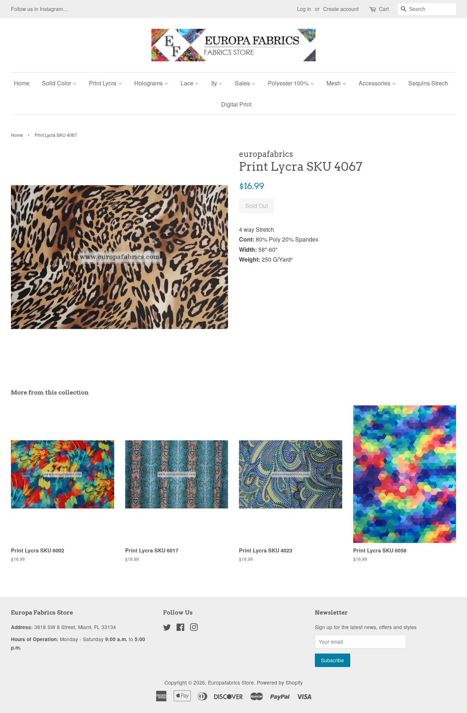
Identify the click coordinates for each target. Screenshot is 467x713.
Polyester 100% (289, 83)
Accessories (375, 83)
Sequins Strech (428, 83)
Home (22, 83)
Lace (188, 83)
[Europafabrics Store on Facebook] (180, 628)
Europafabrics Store (231, 682)
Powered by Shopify (280, 682)
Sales (243, 83)
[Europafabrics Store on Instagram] (194, 628)
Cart (384, 8)
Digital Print (236, 104)
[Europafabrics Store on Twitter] (167, 628)
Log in (304, 8)
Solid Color (57, 83)
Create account (341, 8)
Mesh (334, 83)
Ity (215, 83)
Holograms (149, 83)
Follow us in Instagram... (39, 8)
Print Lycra (103, 83)
